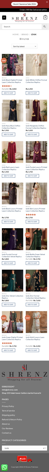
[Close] (47, 2)
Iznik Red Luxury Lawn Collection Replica (10, 168)
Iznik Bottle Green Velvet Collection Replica (35, 255)
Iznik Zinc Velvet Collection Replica (12, 297)
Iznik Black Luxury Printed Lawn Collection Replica (12, 210)
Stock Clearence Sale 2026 (24, 4)
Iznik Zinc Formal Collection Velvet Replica (35, 297)
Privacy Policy (8, 406)
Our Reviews (7, 428)
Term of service (8, 410)
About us (6, 424)
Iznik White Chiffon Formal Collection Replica (36, 81)
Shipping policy (8, 415)
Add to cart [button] (8, 93)
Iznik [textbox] (24, 448)
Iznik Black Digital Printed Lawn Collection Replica (12, 81)
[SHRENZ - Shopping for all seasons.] (24, 17)
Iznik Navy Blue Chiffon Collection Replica (11, 127)
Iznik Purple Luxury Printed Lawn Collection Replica (36, 168)
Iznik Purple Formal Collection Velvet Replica (11, 255)
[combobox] (24, 448)
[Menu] (4, 17)
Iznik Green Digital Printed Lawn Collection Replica (12, 338)
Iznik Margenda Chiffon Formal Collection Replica (36, 127)
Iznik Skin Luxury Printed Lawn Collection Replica (35, 210)
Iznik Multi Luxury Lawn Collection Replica (35, 338)
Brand (24, 34)
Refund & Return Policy (12, 419)
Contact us (6, 433)
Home (16, 34)
